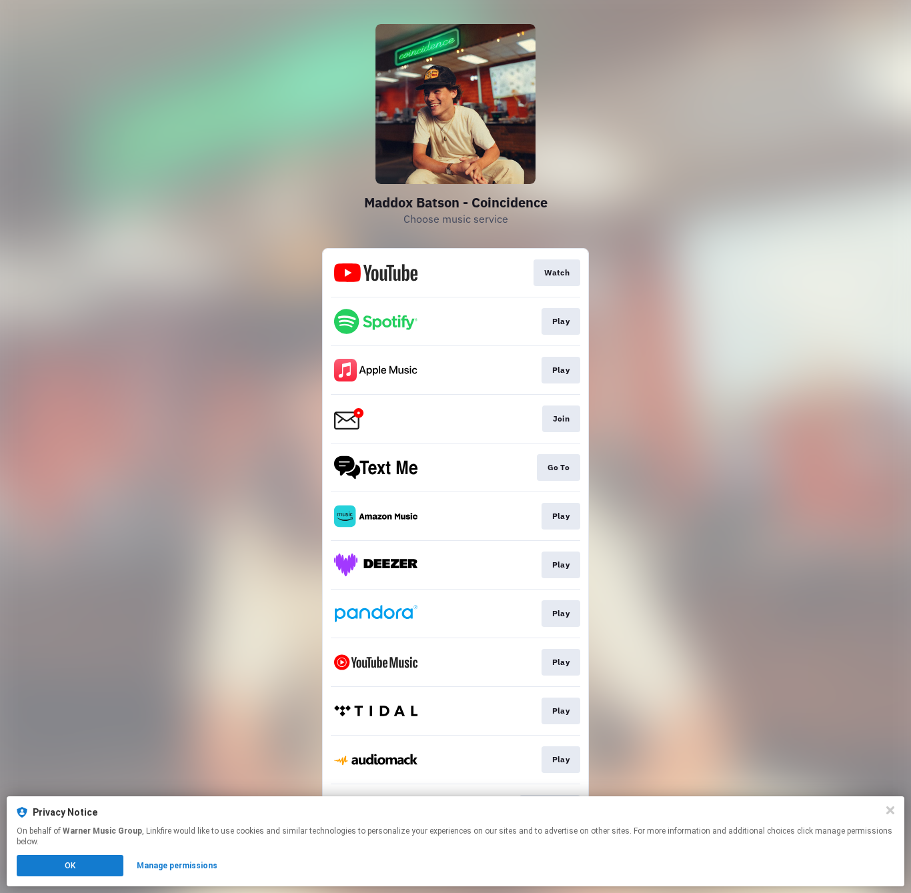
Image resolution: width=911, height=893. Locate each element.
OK (70, 865)
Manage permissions (177, 865)
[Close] (890, 810)
